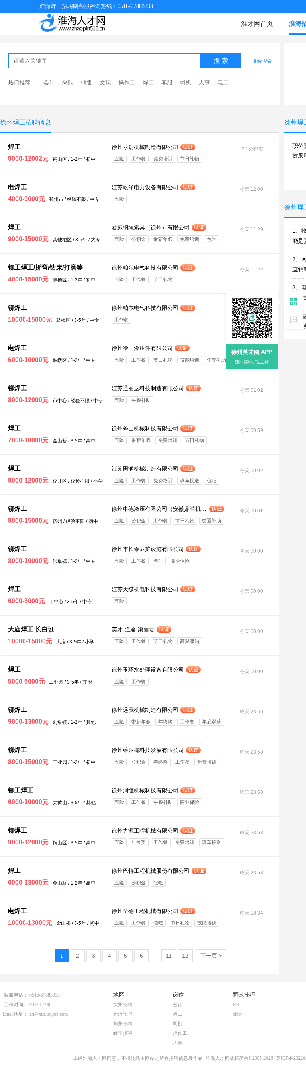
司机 (185, 82)
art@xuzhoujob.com (48, 1014)
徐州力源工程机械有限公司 (145, 830)
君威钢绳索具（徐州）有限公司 (151, 227)
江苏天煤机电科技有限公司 (145, 589)
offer (237, 1014)
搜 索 (221, 60)
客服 (167, 82)
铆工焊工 (20, 790)
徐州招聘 (122, 1004)
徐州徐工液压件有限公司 (142, 348)
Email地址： (15, 1014)
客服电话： (16, 995)
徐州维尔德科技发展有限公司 (148, 750)
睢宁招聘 (122, 1033)
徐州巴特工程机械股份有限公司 (151, 871)
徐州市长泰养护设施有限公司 (148, 549)
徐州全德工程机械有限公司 (145, 911)
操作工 (126, 82)
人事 (204, 82)
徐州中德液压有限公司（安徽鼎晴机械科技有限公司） (159, 509)
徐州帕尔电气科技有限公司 (145, 267)
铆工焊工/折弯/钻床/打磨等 (45, 267)
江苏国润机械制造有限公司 (145, 468)
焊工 (148, 82)
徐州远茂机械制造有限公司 (145, 710)
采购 (67, 82)
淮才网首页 (257, 23)
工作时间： (16, 1004)
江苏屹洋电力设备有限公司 (145, 187)
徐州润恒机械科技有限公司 (145, 790)
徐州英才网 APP (251, 352)
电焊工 (17, 187)
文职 (105, 82)
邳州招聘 (122, 1023)
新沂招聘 (122, 1014)
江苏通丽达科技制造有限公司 (148, 388)
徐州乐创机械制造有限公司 (145, 147)
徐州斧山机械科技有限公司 (145, 428)
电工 (223, 82)
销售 (86, 82)
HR (236, 1004)
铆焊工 (17, 307)
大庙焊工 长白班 (31, 629)
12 (185, 955)
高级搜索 (262, 61)
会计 (49, 82)
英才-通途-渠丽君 (133, 629)
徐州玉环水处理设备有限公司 (148, 669)
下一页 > (211, 955)
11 (169, 955)
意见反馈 (293, 320)
